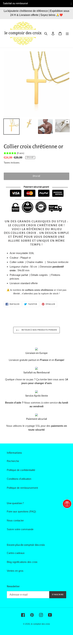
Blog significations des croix (22, 561)
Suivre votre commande (20, 529)
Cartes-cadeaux (16, 553)
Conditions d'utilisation (19, 478)
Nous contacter (15, 520)
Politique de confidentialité (21, 470)
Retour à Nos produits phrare (39, 330)
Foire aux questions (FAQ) (21, 511)
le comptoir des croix (40, 624)
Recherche (13, 461)
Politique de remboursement (22, 487)
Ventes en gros (15, 570)
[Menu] (67, 33)
